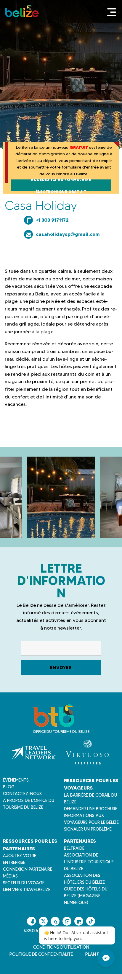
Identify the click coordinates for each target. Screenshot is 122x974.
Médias (10, 876)
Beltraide (74, 848)
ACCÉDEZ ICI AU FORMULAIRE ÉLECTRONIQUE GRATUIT (61, 185)
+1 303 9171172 (52, 220)
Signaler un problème (88, 829)
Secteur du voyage (23, 882)
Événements (16, 780)
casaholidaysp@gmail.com (68, 234)
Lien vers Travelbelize (26, 889)
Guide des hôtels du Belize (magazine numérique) (85, 895)
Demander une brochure (90, 808)
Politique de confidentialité (41, 954)
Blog (9, 787)
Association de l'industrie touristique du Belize (89, 861)
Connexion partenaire (27, 869)
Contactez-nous (22, 793)
